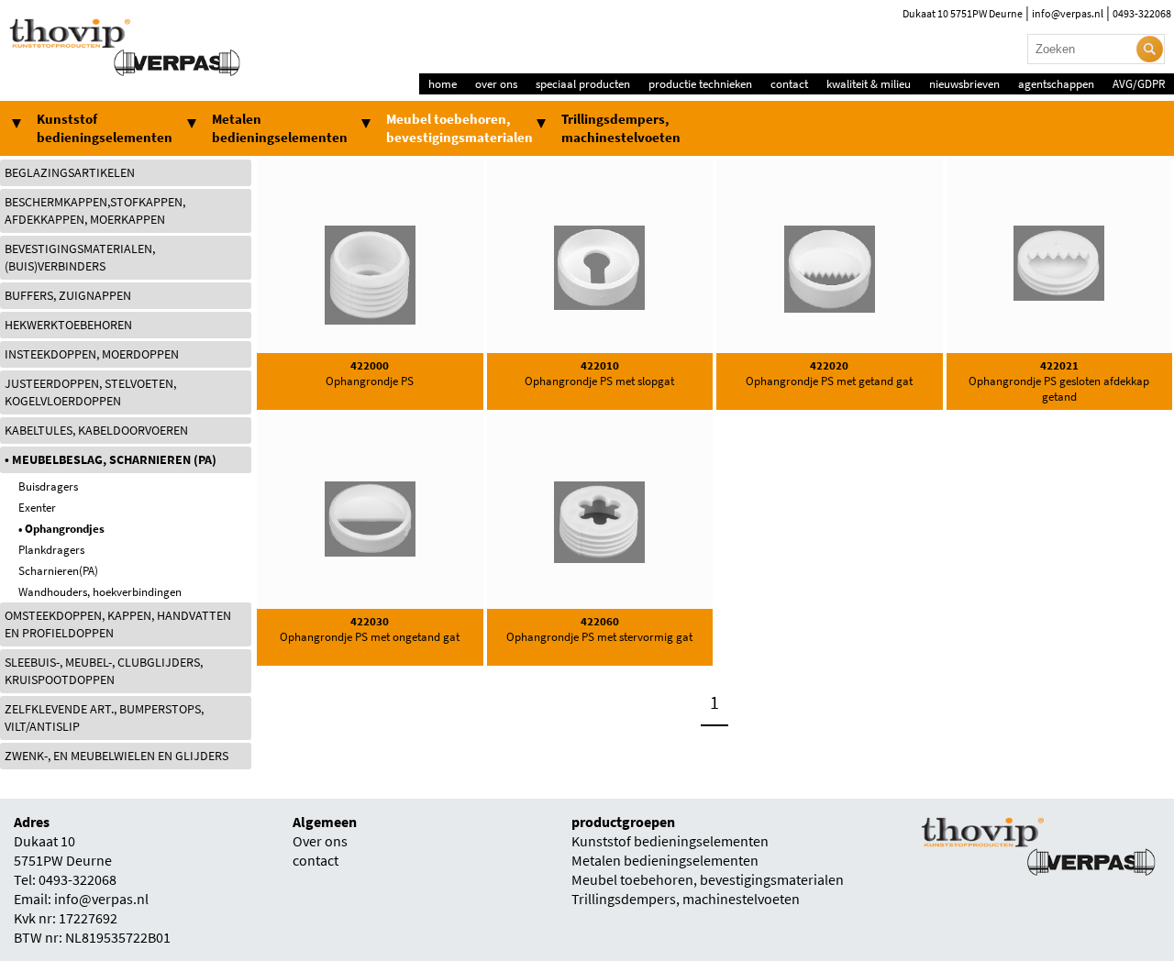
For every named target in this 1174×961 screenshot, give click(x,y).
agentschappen (1056, 84)
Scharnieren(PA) (58, 571)
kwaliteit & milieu (868, 84)
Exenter (37, 507)
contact (789, 84)
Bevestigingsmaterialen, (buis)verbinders (80, 257)
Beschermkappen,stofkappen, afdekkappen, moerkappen (95, 210)
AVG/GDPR (1139, 84)
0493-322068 (1142, 13)
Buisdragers (48, 486)
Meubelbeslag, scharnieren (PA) (114, 460)
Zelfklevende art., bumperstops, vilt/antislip (104, 718)
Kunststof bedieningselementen (104, 128)
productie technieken (700, 84)
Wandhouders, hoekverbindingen (100, 592)
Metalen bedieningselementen (280, 128)
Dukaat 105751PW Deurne (63, 851)
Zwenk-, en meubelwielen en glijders (116, 756)
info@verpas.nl (1067, 13)
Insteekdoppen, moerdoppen (92, 354)
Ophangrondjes (65, 528)
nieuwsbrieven (964, 84)
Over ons (320, 841)
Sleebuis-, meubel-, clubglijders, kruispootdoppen (104, 671)
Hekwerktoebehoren (68, 325)
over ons (496, 84)
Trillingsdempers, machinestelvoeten (621, 128)
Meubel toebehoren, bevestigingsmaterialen (459, 128)
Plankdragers (51, 550)
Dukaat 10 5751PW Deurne (963, 13)
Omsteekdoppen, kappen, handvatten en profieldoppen (118, 624)
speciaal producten (583, 84)
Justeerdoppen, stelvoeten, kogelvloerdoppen (90, 392)
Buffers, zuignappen (68, 295)
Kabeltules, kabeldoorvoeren (96, 430)
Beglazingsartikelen (70, 173)
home (442, 84)
